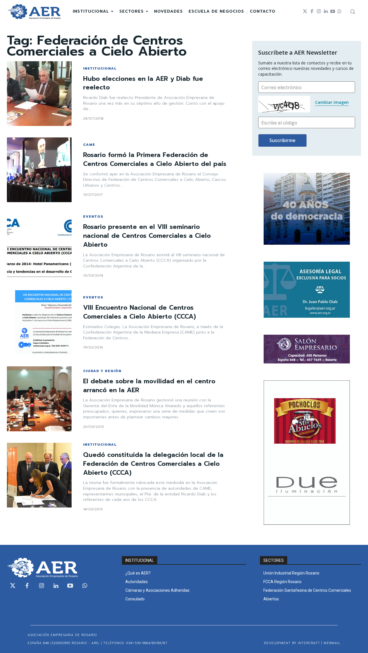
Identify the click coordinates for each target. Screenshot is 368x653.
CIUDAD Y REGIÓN (102, 371)
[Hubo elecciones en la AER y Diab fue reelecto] (39, 93)
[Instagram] (318, 11)
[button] (352, 11)
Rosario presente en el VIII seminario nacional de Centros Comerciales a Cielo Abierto (147, 235)
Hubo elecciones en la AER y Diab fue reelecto (143, 83)
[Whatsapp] (339, 11)
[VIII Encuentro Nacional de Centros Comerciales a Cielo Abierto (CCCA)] (39, 322)
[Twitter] (305, 11)
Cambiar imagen (332, 102)
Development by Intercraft (292, 643)
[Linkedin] (325, 11)
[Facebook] (311, 11)
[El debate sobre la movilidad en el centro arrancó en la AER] (39, 398)
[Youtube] (332, 11)
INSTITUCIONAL (99, 68)
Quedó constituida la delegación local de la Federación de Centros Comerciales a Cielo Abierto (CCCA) (153, 463)
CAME (89, 144)
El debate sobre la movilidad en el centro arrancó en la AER (149, 385)
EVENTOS (93, 216)
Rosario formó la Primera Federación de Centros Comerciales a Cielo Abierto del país (154, 159)
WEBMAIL (331, 643)
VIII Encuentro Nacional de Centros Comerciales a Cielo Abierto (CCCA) (139, 312)
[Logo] (34, 11)
